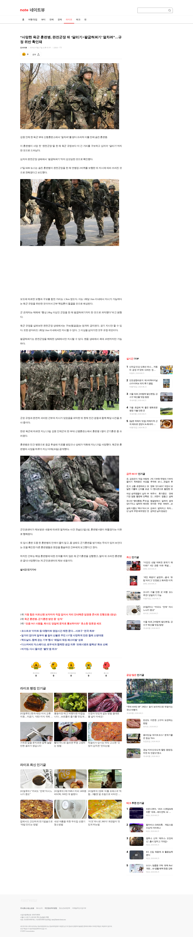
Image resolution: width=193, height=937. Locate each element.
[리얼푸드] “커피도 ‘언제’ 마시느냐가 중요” (36, 792)
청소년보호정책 (64, 908)
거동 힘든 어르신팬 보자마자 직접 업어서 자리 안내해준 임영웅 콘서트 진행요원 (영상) (70, 614)
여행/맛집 (32, 19)
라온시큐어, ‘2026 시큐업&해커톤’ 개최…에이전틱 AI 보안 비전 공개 (159, 812)
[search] (170, 10)
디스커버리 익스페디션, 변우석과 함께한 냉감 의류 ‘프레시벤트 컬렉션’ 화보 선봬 (64, 644)
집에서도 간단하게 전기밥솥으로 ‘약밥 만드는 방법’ (36, 823)
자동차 (132, 373)
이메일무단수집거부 (79, 908)
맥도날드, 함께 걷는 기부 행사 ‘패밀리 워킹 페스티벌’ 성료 (52, 640)
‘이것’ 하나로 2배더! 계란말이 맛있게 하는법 (104, 823)
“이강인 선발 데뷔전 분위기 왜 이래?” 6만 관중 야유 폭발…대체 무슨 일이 (158, 565)
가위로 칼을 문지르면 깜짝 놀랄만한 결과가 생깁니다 (35, 744)
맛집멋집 (146, 741)
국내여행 (133, 400)
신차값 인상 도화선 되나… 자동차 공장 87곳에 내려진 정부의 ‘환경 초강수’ (143, 370)
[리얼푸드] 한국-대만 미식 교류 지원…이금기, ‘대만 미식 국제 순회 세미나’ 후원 (36, 715)
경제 (60, 19)
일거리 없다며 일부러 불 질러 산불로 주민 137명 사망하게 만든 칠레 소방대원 (62, 635)
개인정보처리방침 (51, 908)
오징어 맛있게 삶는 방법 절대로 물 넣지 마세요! (103, 715)
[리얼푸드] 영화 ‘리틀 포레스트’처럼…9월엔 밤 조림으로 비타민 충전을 (105, 793)
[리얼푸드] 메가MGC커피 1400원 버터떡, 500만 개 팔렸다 (70, 792)
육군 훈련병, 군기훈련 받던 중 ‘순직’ (43, 619)
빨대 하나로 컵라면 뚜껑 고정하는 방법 (69, 744)
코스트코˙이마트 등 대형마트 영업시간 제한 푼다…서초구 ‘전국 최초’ (58, 631)
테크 (78, 19)
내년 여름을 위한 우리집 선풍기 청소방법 (69, 823)
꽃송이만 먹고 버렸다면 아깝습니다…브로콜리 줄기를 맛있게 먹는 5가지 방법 (69, 715)
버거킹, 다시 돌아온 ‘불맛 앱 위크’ (39, 649)
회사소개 (39, 908)
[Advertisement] (71, 272)
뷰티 (43, 19)
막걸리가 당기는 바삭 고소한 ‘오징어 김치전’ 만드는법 (104, 744)
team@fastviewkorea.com (59, 920)
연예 (51, 19)
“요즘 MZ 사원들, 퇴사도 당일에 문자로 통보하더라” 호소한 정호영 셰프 (62, 623)
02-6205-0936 (28, 920)
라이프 (69, 19)
